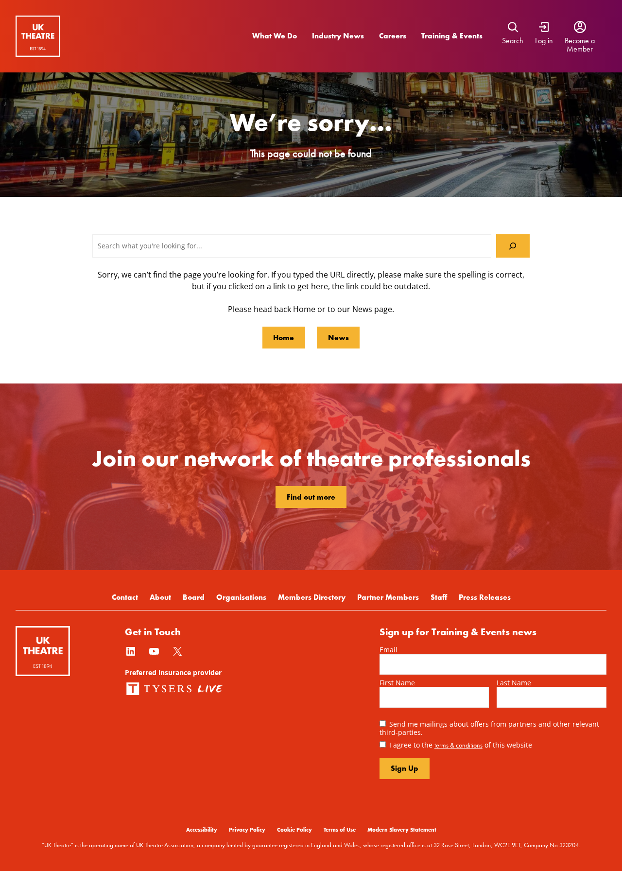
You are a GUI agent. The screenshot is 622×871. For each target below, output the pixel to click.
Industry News (338, 35)
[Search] (513, 246)
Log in (544, 41)
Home (283, 337)
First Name (397, 683)
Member (580, 49)
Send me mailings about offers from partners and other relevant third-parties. (489, 728)
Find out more (311, 497)
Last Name (514, 683)
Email (388, 649)
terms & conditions (458, 745)
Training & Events (452, 35)
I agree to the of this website (460, 744)
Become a (580, 41)
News (338, 337)
